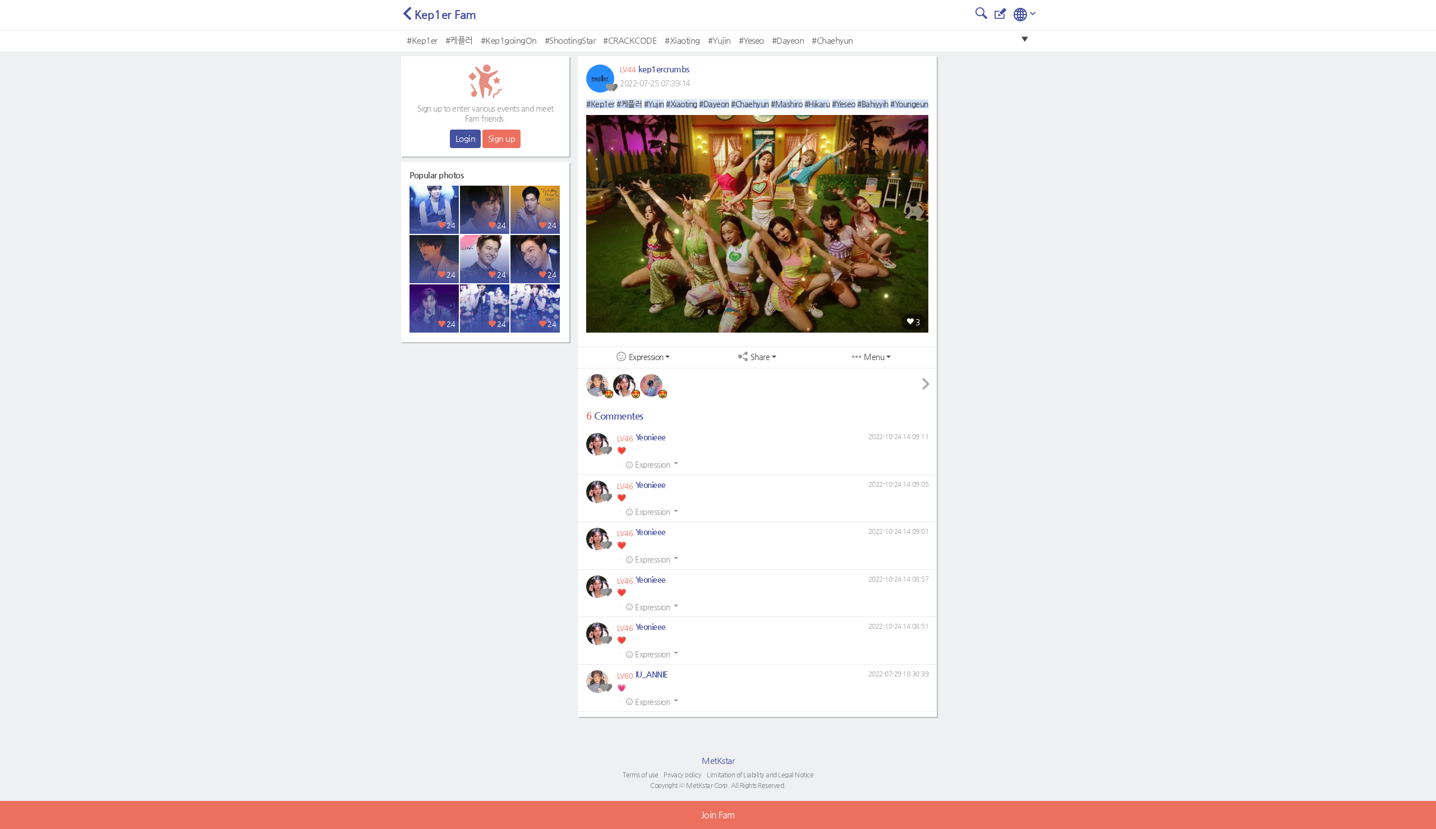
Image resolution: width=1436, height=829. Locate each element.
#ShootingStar (570, 40)
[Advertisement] (485, 418)
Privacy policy (682, 775)
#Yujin (719, 40)
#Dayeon (788, 40)
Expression (646, 357)
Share (760, 357)
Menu (874, 357)
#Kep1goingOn (509, 40)
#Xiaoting (682, 40)
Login (465, 138)
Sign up (502, 138)
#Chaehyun (832, 40)
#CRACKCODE (630, 40)
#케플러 (459, 40)
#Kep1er (422, 40)
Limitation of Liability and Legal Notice (760, 775)
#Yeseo (751, 40)
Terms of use (640, 775)
